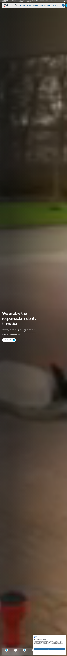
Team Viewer (29, 1)
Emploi (46, 0)
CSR (37, 0)
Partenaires (41, 0)
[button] (36, 636)
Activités (22, 5)
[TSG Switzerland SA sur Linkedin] (64, 1)
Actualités (29, 0)
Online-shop (50, 5)
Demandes (58, 5)
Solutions (28, 5)
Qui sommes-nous (52, 0)
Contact (19, 340)
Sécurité (33, 0)
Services (35, 5)
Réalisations (42, 5)
